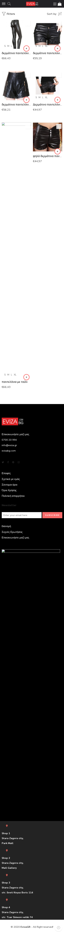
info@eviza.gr (9, 445)
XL (15, 46)
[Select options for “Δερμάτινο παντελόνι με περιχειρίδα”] (57, 100)
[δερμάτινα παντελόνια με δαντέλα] (47, 34)
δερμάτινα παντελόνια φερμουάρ (16, 104)
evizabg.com (9, 450)
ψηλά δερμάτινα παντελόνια (47, 156)
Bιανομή (6, 526)
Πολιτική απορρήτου (13, 496)
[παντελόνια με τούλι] (16, 250)
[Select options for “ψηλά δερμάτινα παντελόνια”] (57, 151)
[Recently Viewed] (58, 927)
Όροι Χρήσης (9, 490)
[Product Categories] (55, 4)
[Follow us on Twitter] (3, 462)
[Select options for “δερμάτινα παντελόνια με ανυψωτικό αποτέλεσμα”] (26, 48)
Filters (10, 14)
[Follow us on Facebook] (8, 462)
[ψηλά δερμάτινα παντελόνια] (47, 137)
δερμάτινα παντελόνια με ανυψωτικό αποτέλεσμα (16, 53)
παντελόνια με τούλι (14, 382)
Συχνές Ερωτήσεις (12, 532)
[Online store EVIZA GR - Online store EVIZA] (32, 4)
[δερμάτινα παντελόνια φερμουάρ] (16, 85)
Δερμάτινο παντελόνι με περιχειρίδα (47, 104)
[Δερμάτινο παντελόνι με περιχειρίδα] (47, 85)
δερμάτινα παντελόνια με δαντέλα (47, 53)
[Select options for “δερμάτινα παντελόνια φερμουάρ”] (26, 100)
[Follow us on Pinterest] (13, 462)
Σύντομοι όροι (9, 484)
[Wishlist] (27, 23)
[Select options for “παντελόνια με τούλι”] (26, 377)
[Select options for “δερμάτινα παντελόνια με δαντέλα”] (57, 48)
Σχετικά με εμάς (11, 479)
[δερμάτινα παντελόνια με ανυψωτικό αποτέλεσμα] (16, 34)
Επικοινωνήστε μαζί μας (15, 537)
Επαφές (6, 473)
